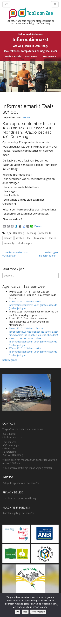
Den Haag (18, 232)
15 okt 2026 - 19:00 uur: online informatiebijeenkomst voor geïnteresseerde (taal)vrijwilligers (33, 342)
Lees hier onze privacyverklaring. (19, 498)
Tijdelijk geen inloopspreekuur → (49, 254)
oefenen (8, 238)
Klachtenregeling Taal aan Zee (18, 513)
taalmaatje (9, 243)
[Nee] (57, 605)
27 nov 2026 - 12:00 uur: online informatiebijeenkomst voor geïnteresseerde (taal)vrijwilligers (33, 351)
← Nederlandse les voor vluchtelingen (15, 254)
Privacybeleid (38, 611)
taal (29, 238)
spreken (20, 238)
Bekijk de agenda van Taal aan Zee (20, 483)
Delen (37, 226)
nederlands (45, 232)
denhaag (31, 232)
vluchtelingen (25, 243)
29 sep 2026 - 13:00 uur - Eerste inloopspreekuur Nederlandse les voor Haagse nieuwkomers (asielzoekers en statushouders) (34, 331)
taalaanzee (40, 238)
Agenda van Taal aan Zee (23, 286)
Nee (25, 611)
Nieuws (26, 117)
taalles (52, 238)
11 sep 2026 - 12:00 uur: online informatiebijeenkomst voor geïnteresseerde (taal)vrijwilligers (33, 305)
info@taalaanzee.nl (12, 437)
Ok (17, 611)
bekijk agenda (9, 359)
